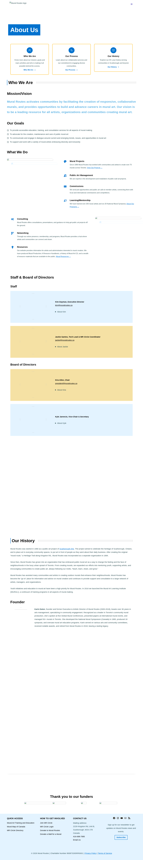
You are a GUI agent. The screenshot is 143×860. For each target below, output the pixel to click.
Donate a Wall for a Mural (50, 834)
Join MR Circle (46, 823)
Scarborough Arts (66, 549)
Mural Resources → (63, 256)
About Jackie (62, 347)
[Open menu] (131, 4)
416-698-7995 (79, 837)
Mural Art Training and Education (20, 823)
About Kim (61, 312)
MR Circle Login (46, 827)
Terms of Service (105, 853)
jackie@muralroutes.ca (64, 340)
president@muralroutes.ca (66, 383)
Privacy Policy (90, 853)
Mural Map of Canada (16, 827)
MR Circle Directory (15, 830)
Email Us (77, 840)
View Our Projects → (94, 168)
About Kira (61, 390)
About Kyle (61, 423)
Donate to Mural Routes (50, 830)
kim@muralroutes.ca (63, 305)
